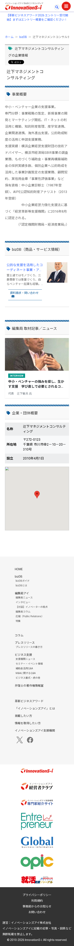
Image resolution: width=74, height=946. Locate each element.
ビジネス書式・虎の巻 (28, 677)
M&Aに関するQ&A (26, 673)
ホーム (9, 37)
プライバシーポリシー (37, 895)
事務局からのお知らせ (37, 906)
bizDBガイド (23, 580)
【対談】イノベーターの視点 (32, 607)
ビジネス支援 (23, 654)
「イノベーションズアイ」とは (35, 708)
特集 (18, 621)
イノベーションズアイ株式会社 (31, 922)
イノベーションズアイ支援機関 (35, 730)
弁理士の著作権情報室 (29, 685)
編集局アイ (22, 593)
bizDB (23, 37)
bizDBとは (21, 585)
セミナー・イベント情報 (29, 663)
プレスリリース (25, 642)
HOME (19, 569)
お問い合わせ (37, 912)
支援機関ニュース (25, 659)
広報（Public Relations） (30, 616)
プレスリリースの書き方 (29, 647)
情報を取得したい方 (28, 723)
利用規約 (37, 900)
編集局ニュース (24, 597)
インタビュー (23, 602)
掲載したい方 (23, 715)
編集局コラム (23, 611)
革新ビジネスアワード (29, 701)
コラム (19, 635)
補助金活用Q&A (24, 668)
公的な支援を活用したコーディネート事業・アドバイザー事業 (25, 267)
